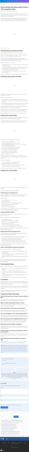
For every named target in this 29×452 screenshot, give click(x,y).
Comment (2, 387)
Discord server (11, 268)
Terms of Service (19, 442)
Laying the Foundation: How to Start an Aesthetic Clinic (9, 427)
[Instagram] (5, 438)
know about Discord (10, 62)
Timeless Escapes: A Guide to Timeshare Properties (8, 424)
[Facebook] (1, 438)
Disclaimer (25, 442)
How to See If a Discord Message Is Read (8, 358)
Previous (4, 360)
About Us (14, 351)
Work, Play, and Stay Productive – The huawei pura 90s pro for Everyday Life (12, 420)
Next (2, 364)
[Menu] (27, 1)
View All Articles (14, 378)
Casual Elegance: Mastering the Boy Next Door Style (8, 425)
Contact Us (4, 442)
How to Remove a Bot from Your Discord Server (9, 363)
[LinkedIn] (7, 438)
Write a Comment (6, 11)
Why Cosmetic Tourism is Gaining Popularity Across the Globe (10, 434)
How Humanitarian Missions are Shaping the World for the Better (10, 431)
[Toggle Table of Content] (8, 48)
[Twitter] (3, 438)
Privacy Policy (13, 442)
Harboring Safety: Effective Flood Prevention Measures (9, 428)
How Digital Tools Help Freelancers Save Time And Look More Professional (11, 421)
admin (3, 450)
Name (1, 395)
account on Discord (17, 94)
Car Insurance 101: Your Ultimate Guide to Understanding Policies (10, 432)
